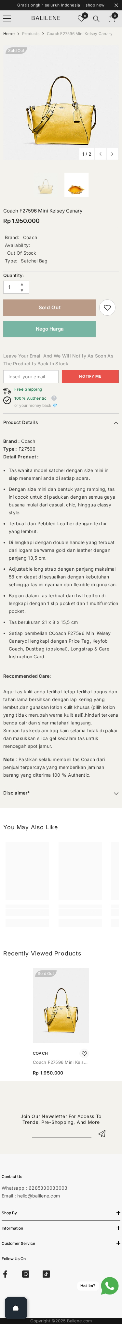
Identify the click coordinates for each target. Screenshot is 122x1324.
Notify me (90, 376)
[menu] (7, 18)
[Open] (16, 1308)
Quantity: (13, 275)
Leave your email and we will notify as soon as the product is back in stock (58, 359)
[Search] (96, 19)
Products (30, 33)
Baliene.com (79, 1320)
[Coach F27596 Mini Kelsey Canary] (61, 1005)
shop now (95, 5)
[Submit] (102, 1133)
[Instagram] (26, 1274)
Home (9, 33)
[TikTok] (46, 1274)
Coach (30, 237)
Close (116, 5)
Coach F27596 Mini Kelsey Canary (61, 1063)
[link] (107, 307)
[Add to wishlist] (84, 1053)
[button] (100, 154)
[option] (61, 102)
